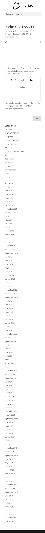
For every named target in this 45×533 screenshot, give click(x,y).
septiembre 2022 (11, 341)
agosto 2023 (9, 301)
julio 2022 (8, 349)
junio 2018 (9, 496)
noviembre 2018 (11, 485)
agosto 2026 (9, 187)
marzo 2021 (9, 396)
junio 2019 (9, 459)
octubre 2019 (10, 452)
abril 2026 (8, 202)
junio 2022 (9, 352)
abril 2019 (8, 466)
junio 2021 (9, 385)
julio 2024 (8, 260)
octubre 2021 (10, 374)
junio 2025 (9, 224)
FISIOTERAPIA (10, 144)
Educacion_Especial (12, 34)
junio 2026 (9, 194)
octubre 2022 (10, 338)
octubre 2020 (10, 415)
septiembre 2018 (11, 492)
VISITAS (8, 177)
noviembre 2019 (11, 448)
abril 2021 (8, 393)
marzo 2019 (9, 470)
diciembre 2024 (10, 242)
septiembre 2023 (11, 297)
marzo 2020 (9, 433)
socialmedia (12, 31)
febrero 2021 (10, 400)
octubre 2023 (10, 293)
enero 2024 (9, 282)
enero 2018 (9, 510)
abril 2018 (8, 503)
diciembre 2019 (10, 444)
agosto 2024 (9, 257)
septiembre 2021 (11, 378)
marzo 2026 (9, 205)
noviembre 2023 (11, 290)
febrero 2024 (10, 279)
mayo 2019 (9, 462)
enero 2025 (9, 238)
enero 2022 (9, 367)
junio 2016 (9, 521)
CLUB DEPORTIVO (12, 133)
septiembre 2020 (11, 418)
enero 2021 (9, 404)
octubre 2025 (10, 213)
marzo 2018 (9, 507)
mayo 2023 (9, 312)
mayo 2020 (9, 426)
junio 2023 (9, 308)
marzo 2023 (9, 319)
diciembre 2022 (10, 330)
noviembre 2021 (11, 371)
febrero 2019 (10, 474)
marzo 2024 (9, 275)
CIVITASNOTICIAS (11, 129)
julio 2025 (8, 220)
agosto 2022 (9, 345)
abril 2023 (8, 316)
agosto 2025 (9, 216)
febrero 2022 (10, 363)
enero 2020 (9, 441)
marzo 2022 (9, 360)
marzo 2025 (9, 231)
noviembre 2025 (11, 209)
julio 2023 (8, 304)
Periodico (8, 162)
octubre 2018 (10, 488)
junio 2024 (9, 264)
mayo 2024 (9, 268)
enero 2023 (9, 327)
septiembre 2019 (11, 455)
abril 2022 (8, 356)
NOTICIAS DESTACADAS (14, 151)
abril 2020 (8, 429)
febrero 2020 (10, 437)
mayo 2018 (9, 499)
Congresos (9, 137)
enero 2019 (9, 477)
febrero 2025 (10, 235)
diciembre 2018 (10, 481)
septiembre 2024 (11, 253)
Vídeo (7, 173)
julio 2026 (8, 190)
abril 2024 (8, 271)
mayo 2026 (9, 198)
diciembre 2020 (10, 407)
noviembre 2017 (11, 518)
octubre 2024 (10, 249)
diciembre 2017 (10, 514)
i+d (6, 148)
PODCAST (24, 34)
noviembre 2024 (11, 246)
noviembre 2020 (11, 411)
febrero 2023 (10, 323)
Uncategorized (10, 170)
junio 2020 (9, 422)
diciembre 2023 (10, 286)
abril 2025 (8, 227)
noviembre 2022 (11, 334)
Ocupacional (9, 159)
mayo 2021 (9, 389)
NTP (6, 155)
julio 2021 (8, 382)
